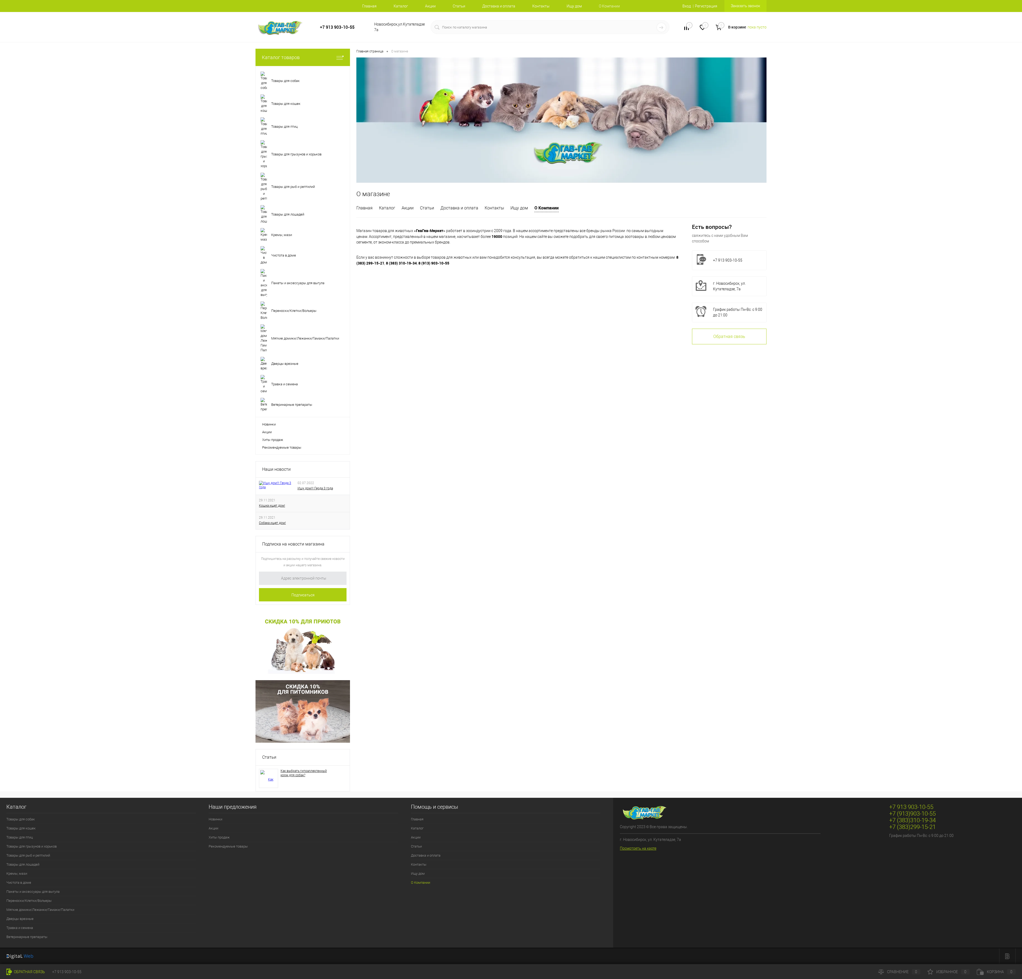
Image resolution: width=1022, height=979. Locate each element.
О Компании (546, 208)
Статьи (459, 6)
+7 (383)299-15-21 (912, 827)
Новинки (269, 424)
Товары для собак (20, 819)
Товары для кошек (21, 828)
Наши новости (276, 469)
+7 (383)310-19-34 (912, 820)
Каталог (401, 6)
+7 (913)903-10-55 (912, 813)
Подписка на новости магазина (293, 544)
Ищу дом (574, 6)
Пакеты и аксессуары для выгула (33, 892)
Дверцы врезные (20, 919)
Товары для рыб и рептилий (28, 855)
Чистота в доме (18, 883)
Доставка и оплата (498, 6)
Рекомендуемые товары (281, 447)
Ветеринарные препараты (26, 937)
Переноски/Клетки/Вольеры (29, 901)
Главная (369, 6)
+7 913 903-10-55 (337, 27)
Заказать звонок (745, 6)
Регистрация (706, 6)
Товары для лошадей (22, 864)
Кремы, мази (16, 873)
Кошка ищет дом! (272, 505)
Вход (686, 6)
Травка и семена (19, 928)
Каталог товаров (281, 57)
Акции (430, 6)
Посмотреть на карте (638, 848)
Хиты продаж (272, 440)
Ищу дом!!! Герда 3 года (315, 488)
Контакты (541, 6)
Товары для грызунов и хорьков (31, 846)
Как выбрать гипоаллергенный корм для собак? (304, 773)
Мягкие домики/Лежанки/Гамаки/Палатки (40, 910)
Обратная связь (729, 336)
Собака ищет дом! (272, 523)
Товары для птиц (19, 837)
